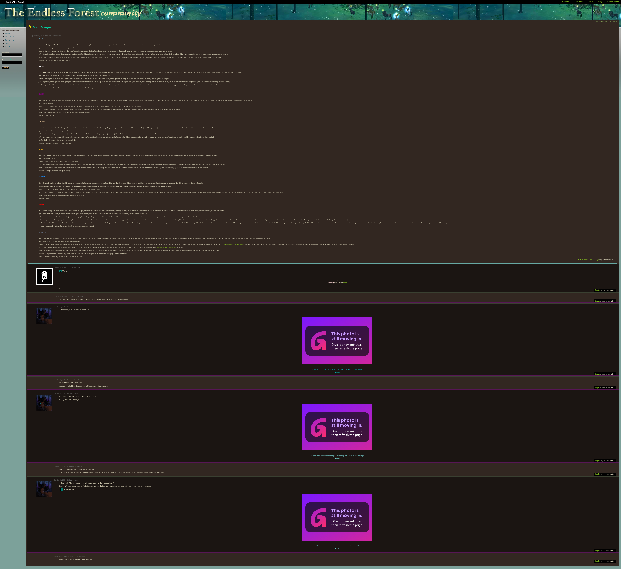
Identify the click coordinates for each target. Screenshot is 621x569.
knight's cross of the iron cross (234, 244)
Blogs (602, 21)
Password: (6, 60)
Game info (566, 2)
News (590, 2)
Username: (6, 52)
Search (7, 47)
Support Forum (613, 2)
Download (579, 2)
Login (596, 260)
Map (7, 43)
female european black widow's (167, 247)
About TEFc (9, 37)
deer (344, 283)
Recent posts (9, 40)
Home (7, 33)
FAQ (600, 2)
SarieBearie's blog (611, 21)
